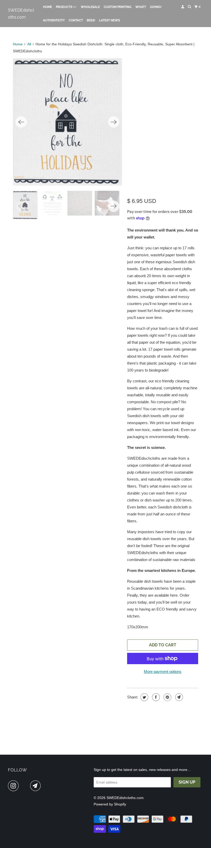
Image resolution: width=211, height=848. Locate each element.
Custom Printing (117, 7)
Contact (76, 20)
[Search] (189, 7)
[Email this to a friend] (178, 697)
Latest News (109, 20)
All (29, 44)
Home (47, 7)
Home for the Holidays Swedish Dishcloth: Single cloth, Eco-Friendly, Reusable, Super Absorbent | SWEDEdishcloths (160, 125)
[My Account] (183, 7)
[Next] (113, 122)
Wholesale (90, 7)
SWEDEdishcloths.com (21, 14)
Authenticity (54, 20)
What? (140, 7)
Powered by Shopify (110, 804)
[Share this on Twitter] (143, 697)
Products (64, 7)
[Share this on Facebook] (155, 697)
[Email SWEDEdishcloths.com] (36, 785)
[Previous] (21, 122)
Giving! (156, 7)
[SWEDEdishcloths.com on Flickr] (25, 785)
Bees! (91, 20)
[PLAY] (67, 122)
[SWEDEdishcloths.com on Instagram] (14, 785)
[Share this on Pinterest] (166, 697)
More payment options (162, 671)
